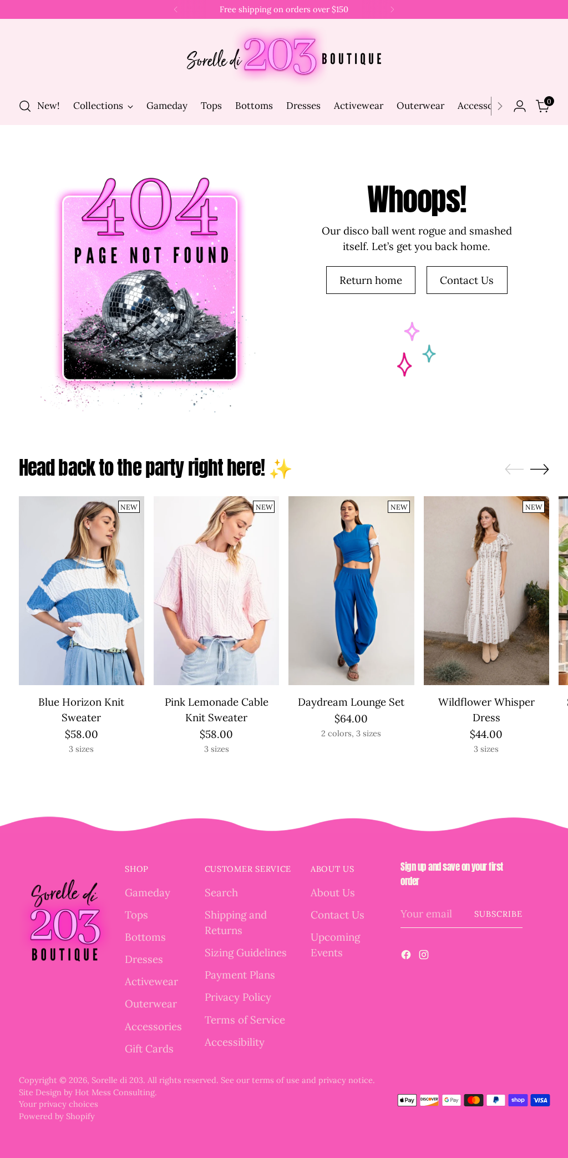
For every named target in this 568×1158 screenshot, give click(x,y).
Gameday (147, 892)
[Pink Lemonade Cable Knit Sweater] (216, 590)
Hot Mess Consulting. (116, 1092)
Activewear (151, 981)
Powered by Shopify (57, 1116)
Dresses (144, 959)
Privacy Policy (238, 997)
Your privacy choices (58, 1104)
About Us (333, 892)
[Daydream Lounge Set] (351, 590)
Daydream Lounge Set (351, 701)
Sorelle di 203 (117, 1080)
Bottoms (145, 937)
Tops (136, 914)
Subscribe (498, 914)
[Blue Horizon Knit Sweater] (81, 590)
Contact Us (337, 914)
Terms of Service (245, 1019)
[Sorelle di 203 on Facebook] (407, 956)
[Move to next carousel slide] (539, 469)
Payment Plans (240, 974)
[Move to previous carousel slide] (514, 469)
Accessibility (235, 1042)
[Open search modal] (25, 106)
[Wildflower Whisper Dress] (486, 590)
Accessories (153, 1026)
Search (221, 892)
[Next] (392, 9)
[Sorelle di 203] (284, 56)
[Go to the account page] (520, 106)
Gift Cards (149, 1048)
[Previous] (176, 9)
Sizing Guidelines (246, 952)
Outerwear (151, 1003)
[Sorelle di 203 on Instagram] (425, 956)
